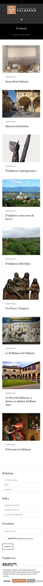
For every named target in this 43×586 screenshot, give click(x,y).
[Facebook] (5, 565)
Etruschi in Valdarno (17, 81)
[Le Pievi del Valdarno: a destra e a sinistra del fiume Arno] (21, 375)
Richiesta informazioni (14, 515)
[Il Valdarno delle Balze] (21, 241)
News (7, 485)
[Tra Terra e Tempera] (21, 286)
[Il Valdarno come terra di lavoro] (21, 193)
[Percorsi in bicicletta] (21, 104)
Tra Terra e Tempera (17, 308)
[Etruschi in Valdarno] (21, 59)
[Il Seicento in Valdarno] (21, 427)
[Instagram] (9, 565)
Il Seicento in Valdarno (18, 449)
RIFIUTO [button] (31, 581)
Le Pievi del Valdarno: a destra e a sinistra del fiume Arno (20, 401)
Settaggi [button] (6, 581)
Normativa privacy (12, 510)
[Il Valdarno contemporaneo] (21, 148)
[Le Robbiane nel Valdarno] (21, 330)
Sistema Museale (11, 480)
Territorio (10, 77)
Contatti (8, 489)
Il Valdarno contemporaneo (20, 171)
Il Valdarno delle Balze (18, 263)
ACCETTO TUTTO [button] (19, 581)
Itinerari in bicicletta (17, 126)
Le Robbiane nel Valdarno (20, 353)
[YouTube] (14, 565)
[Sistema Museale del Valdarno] (21, 10)
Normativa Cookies (12, 505)
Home (15, 35)
